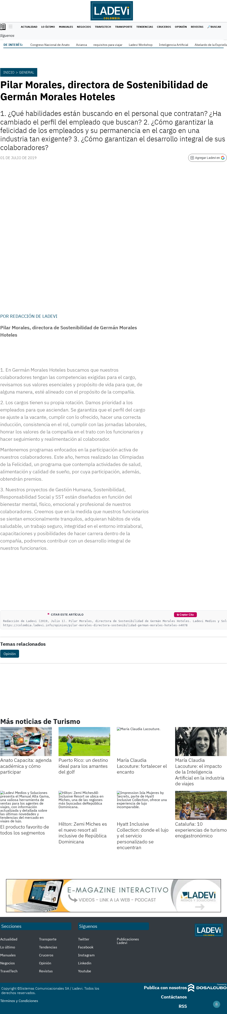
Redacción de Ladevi (33, 316)
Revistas (197, 26)
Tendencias (144, 26)
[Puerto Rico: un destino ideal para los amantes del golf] (84, 741)
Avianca (81, 45)
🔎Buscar (214, 26)
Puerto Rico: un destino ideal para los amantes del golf (83, 766)
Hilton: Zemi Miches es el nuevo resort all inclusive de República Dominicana (83, 832)
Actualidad (29, 26)
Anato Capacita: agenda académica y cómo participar (26, 766)
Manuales (66, 26)
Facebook (85, 947)
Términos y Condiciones (19, 1000)
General (26, 72)
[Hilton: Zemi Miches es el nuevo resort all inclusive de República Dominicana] (84, 805)
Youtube (84, 971)
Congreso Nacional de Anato (50, 45)
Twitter (83, 939)
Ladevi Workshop (141, 45)
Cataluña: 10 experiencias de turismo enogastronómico (201, 830)
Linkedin (84, 963)
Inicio (8, 72)
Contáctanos (174, 997)
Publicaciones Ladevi (128, 941)
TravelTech (103, 26)
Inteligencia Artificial (173, 45)
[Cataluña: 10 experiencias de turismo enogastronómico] (201, 805)
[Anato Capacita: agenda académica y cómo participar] (26, 741)
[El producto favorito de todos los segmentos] (26, 807)
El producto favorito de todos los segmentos (24, 829)
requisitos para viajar (107, 45)
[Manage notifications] (216, 1004)
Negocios (84, 26)
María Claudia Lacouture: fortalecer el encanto (142, 766)
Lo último (48, 26)
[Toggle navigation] (9, 27)
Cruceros (164, 26)
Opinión (181, 26)
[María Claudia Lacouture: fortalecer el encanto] (142, 741)
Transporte (123, 26)
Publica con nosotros (165, 988)
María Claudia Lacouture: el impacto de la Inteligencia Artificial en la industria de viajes (199, 772)
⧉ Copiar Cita (185, 614)
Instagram (86, 955)
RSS (183, 1006)
